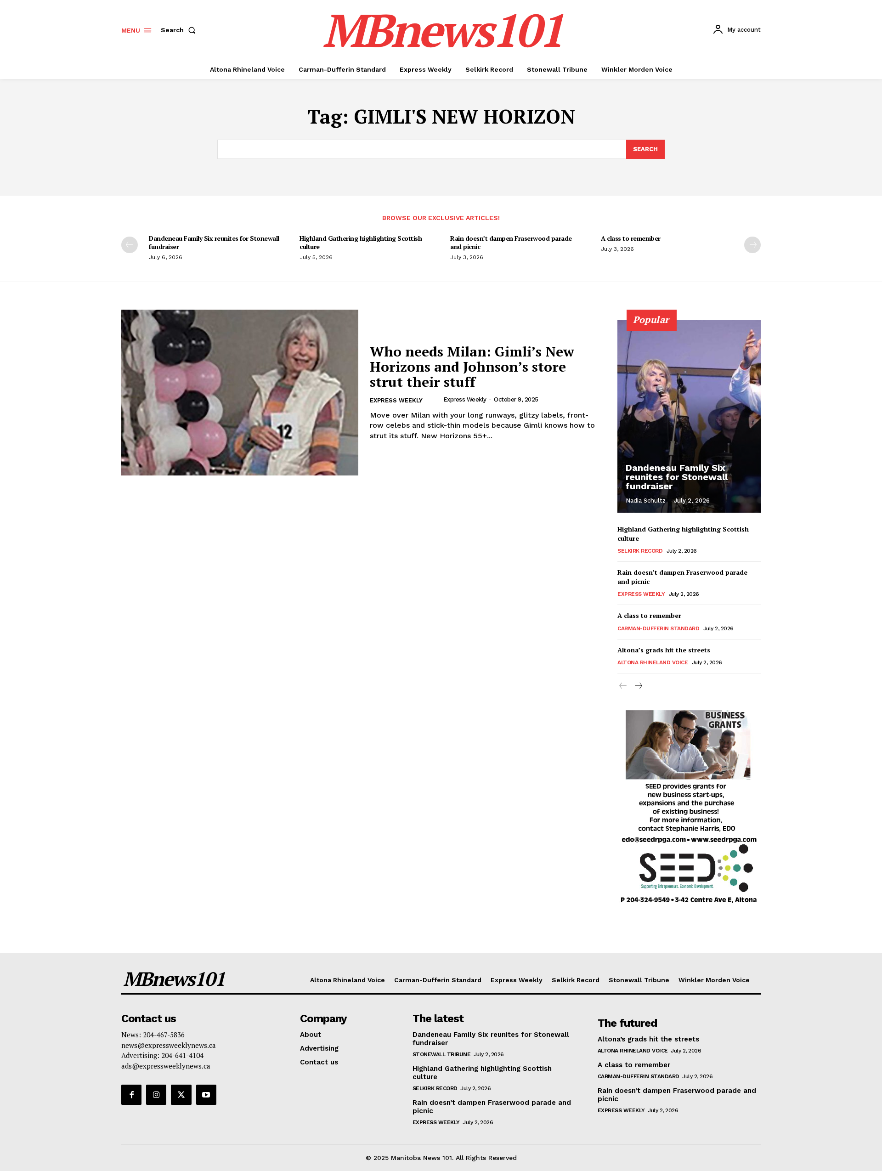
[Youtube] (206, 1095)
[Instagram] (156, 1095)
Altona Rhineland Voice (652, 662)
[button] (180, 30)
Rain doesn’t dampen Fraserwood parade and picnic (511, 242)
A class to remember (631, 238)
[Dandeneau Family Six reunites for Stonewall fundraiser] (689, 416)
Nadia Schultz (646, 500)
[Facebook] (131, 1095)
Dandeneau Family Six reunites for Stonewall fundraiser (214, 242)
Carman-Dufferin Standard (658, 628)
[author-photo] (435, 399)
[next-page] (752, 245)
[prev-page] (129, 245)
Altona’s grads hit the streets (663, 649)
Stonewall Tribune (442, 1054)
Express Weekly (396, 400)
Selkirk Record (639, 551)
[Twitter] (181, 1095)
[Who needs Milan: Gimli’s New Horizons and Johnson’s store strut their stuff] (239, 392)
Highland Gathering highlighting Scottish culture (361, 242)
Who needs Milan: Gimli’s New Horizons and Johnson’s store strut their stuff (472, 366)
